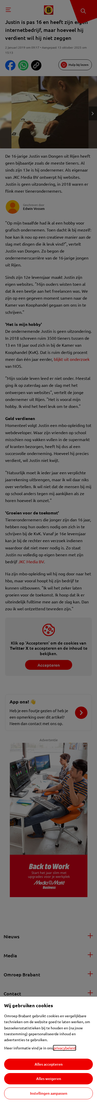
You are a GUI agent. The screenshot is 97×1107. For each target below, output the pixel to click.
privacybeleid (65, 1048)
